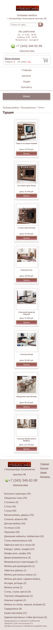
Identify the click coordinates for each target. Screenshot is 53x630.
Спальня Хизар (26, 354)
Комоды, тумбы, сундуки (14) (19, 549)
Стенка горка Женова (26, 228)
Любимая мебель (11, 107)
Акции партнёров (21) (15, 613)
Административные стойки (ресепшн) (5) (25, 617)
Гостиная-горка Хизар (27, 186)
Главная (27, 70)
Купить (26, 153)
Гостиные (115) (12, 528)
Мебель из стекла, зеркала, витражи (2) (24, 604)
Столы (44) (10, 506)
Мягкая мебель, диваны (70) (19, 515)
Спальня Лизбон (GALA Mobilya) (26, 440)
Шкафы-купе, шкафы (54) (17, 553)
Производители (28, 107)
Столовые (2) (11, 502)
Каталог (26, 75)
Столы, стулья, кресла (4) (17, 592)
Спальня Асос (26, 270)
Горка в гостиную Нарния (26, 143)
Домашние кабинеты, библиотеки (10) (24, 536)
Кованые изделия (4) (15, 600)
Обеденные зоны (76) (15, 498)
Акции (26, 81)
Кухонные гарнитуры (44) (17, 493)
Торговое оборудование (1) (18, 596)
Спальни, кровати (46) (15, 519)
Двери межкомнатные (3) (17, 557)
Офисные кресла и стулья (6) (19, 545)
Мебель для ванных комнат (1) (20, 574)
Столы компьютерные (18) (18, 540)
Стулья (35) (10, 511)
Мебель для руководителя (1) (19, 566)
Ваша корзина (12, 58)
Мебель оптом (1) (13, 587)
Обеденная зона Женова (26, 397)
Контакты (26, 87)
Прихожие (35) (12, 532)
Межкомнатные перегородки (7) (21, 562)
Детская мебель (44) (14, 523)
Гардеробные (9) (13, 609)
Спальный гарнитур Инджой (26, 313)
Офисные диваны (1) (15, 570)
